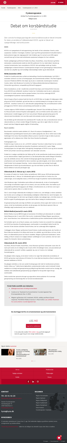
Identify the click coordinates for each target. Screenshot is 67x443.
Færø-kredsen (40, 407)
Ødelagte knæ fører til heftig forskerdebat (24, 288)
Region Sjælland (40, 398)
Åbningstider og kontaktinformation (11, 398)
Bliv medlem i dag (34, 332)
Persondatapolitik (54, 441)
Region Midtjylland (41, 400)
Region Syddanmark (41, 403)
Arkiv (19, 8)
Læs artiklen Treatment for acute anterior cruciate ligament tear (35, 301)
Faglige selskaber (17, 373)
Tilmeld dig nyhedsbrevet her (9, 426)
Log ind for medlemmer (33, 326)
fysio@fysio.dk (7, 411)
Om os (17, 369)
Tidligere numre (33, 18)
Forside (3, 8)
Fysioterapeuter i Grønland (43, 410)
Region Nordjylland (41, 405)
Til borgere (45, 441)
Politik (17, 377)
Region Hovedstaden (42, 395)
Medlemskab (49, 369)
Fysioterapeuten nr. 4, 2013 (30, 8)
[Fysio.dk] (4, 2)
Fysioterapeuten (11, 8)
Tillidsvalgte (49, 373)
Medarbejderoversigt (7, 408)
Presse (49, 377)
